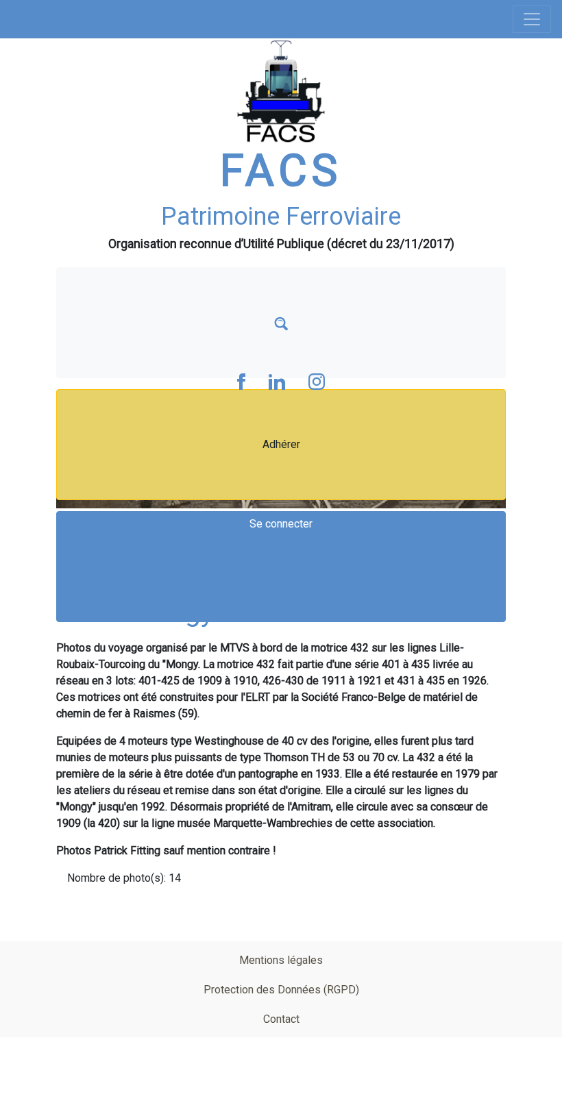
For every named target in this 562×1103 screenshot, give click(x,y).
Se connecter (281, 523)
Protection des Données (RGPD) (281, 989)
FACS (281, 171)
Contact (281, 1019)
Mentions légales (281, 960)
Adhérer (281, 444)
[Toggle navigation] (532, 19)
